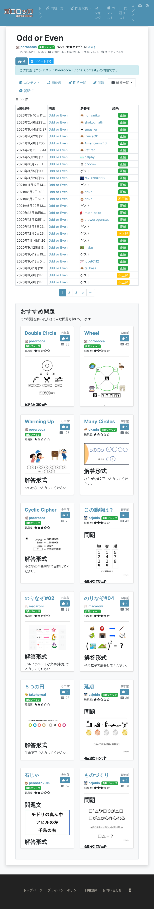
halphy (90, 157)
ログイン (133, 13)
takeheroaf (37, 694)
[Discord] (140, 13)
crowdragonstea (97, 220)
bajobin (94, 518)
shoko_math (94, 122)
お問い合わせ (112, 890)
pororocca (28, 47)
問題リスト (123, 13)
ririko (88, 192)
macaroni (36, 606)
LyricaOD (91, 136)
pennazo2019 (40, 783)
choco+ (90, 164)
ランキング (99, 13)
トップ (40, 13)
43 (126, 521)
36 (126, 609)
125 (66, 433)
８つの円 (34, 686)
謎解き (92, 47)
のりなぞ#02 (39, 598)
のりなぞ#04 (99, 598)
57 (67, 786)
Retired (90, 150)
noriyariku (92, 115)
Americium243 (96, 143)
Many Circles (99, 421)
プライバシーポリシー (64, 890)
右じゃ (32, 775)
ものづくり (96, 775)
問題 (100, 83)
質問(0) (29, 91)
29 (67, 521)
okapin (93, 429)
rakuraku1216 (95, 178)
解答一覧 (122, 83)
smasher (91, 129)
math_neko (93, 213)
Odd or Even (58, 115)
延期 (89, 686)
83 (67, 609)
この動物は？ (99, 510)
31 (127, 786)
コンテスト (111, 13)
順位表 (56, 83)
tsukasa (90, 268)
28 (67, 698)
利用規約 (91, 890)
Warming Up (39, 421)
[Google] (147, 13)
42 (126, 344)
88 (67, 344)
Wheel (91, 333)
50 (126, 433)
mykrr (89, 247)
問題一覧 (79, 83)
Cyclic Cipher (41, 510)
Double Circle (40, 333)
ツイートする (43, 61)
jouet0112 (92, 261)
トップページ (33, 890)
